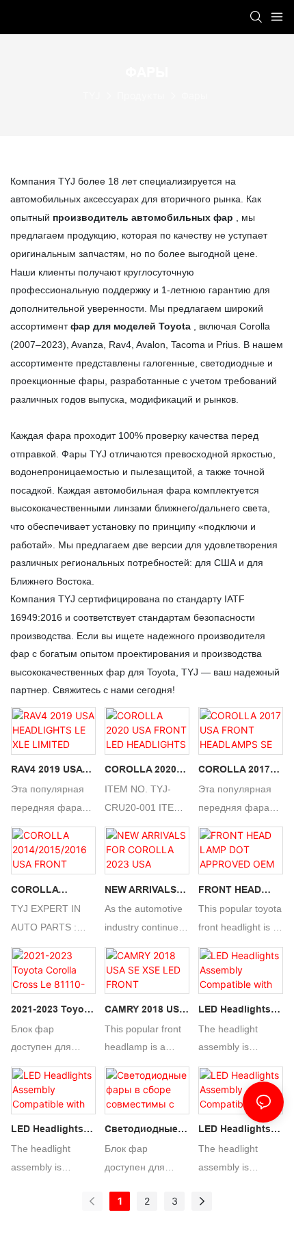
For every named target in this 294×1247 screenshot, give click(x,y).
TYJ (92, 95)
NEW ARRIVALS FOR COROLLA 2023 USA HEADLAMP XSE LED (142, 891)
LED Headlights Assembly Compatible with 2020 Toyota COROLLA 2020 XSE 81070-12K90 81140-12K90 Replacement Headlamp (238, 1130)
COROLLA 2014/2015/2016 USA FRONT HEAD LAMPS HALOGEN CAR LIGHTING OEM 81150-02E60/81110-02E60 (53, 891)
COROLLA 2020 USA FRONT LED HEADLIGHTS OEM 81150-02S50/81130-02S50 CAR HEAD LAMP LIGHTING (145, 771)
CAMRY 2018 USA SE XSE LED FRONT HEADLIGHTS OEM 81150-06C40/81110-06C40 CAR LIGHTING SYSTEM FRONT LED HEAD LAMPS (147, 1011)
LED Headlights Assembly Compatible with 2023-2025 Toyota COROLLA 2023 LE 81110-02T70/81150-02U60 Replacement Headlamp (52, 1130)
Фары (194, 95)
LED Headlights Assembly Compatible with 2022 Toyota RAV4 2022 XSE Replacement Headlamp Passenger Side (240, 1011)
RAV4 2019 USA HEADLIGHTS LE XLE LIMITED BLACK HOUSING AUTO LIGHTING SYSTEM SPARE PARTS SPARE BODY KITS (51, 771)
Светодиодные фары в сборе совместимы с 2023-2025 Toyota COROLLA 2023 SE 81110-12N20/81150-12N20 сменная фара (146, 1130)
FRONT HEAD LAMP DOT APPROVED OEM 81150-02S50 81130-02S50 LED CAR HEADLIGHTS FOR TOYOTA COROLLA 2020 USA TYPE (238, 891)
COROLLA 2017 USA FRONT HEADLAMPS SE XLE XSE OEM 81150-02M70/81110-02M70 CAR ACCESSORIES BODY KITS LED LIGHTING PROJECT (235, 771)
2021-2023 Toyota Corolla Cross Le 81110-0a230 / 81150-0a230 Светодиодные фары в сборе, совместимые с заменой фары (52, 1011)
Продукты (141, 95)
